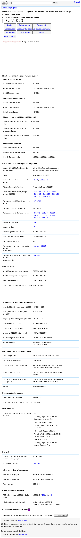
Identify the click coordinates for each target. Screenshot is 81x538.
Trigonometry (10, 29)
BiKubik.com (22, 520)
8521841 (53, 213)
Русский (77, 2)
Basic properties (24, 25)
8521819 (53, 215)
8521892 (37, 255)
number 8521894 (40, 246)
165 (51, 495)
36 (35, 222)
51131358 (46, 194)
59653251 (55, 194)
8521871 (37, 213)
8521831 (37, 215)
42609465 (37, 194)
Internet (41, 33)
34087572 (55, 192)
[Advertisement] (19, 58)
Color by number (24, 33)
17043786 (37, 192)
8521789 (45, 218)
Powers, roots (41, 25)
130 (43, 495)
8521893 (37, 463)
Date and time (10, 33)
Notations (10, 25)
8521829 (45, 215)
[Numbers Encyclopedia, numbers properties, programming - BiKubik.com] (5, 5)
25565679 (46, 192)
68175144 (37, 196)
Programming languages (41, 29)
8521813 (37, 218)
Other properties (10, 36)
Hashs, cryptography (24, 29)
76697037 (46, 196)
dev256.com (22, 534)
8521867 (45, 213)
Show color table (61, 515)
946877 (42, 180)
